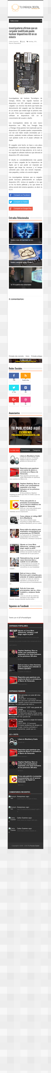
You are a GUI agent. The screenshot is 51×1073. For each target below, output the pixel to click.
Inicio (27, 356)
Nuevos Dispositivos (15, 43)
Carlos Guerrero (24, 818)
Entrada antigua (36, 356)
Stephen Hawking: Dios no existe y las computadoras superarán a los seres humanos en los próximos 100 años (29, 653)
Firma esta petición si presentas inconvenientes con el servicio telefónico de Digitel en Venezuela (29, 779)
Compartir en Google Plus (23, 208)
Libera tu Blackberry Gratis (28, 739)
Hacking (30, 41)
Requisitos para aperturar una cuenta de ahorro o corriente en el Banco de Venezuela (29, 679)
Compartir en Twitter (21, 202)
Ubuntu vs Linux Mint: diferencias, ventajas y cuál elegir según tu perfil (28, 632)
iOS (35, 41)
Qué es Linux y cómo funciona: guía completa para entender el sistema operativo (29, 666)
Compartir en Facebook (22, 195)
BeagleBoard (13, 147)
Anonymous (23, 796)
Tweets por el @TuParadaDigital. (20, 618)
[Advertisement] (25, 961)
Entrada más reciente (16, 356)
